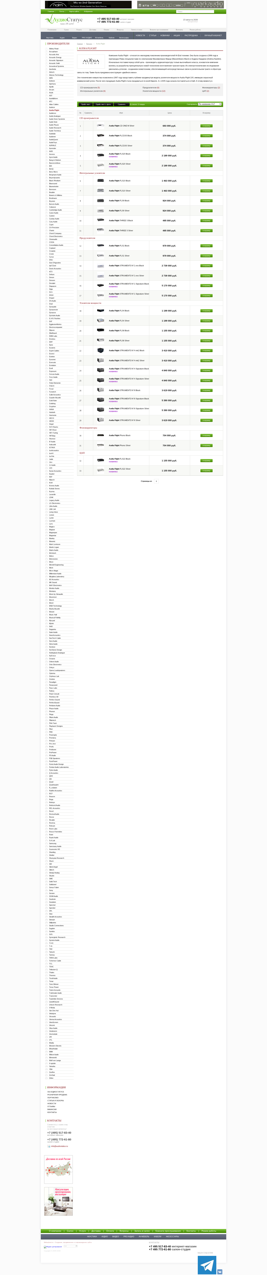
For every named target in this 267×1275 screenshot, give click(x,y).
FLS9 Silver (119, 211)
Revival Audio (54, 814)
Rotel (51, 835)
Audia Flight (54, 110)
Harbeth (52, 412)
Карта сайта (74, 11)
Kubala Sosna (54, 488)
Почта (61, 11)
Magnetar (52, 535)
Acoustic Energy (55, 57)
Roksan (52, 826)
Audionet (52, 137)
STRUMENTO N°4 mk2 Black (126, 350)
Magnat (52, 530)
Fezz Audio (53, 377)
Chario (51, 230)
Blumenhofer (54, 186)
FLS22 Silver (120, 469)
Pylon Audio (53, 770)
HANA (51, 409)
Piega (51, 714)
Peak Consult (54, 694)
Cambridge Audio (55, 210)
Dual (51, 304)
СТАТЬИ (152, 35)
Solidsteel (52, 884)
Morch (51, 600)
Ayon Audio (53, 157)
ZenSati (52, 1075)
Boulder (52, 192)
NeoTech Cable (55, 638)
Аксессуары (172, 1236)
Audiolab (52, 134)
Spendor (52, 908)
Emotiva (52, 339)
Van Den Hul (53, 1011)
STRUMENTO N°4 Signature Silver (129, 379)
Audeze (52, 107)
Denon (51, 277)
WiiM (51, 1052)
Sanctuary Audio (55, 846)
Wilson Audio (54, 1055)
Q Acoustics (53, 773)
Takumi (52, 952)
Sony (51, 890)
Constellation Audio (56, 245)
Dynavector (53, 310)
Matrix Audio (53, 550)
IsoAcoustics (54, 450)
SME (51, 879)
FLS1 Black (119, 246)
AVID (51, 151)
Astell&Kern (53, 98)
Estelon (52, 356)
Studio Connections (56, 925)
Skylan (51, 876)
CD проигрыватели (90, 88)
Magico (52, 527)
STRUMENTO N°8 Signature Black (129, 399)
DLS (50, 292)
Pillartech (52, 720)
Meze (51, 562)
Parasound (53, 685)
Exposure (52, 371)
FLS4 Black (119, 311)
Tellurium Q (53, 969)
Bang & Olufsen (55, 160)
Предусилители (151, 88)
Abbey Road (53, 49)
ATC (50, 101)
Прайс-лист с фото (103, 104)
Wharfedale (53, 1049)
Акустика (92, 1236)
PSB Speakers (54, 758)
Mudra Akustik (54, 609)
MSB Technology (55, 606)
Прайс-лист (85, 104)
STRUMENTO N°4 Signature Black (129, 369)
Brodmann (53, 198)
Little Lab (52, 509)
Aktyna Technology (56, 75)
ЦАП (205, 91)
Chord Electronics (56, 236)
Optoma (52, 673)
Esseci (51, 354)
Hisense (52, 439)
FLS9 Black (119, 201)
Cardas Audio (54, 219)
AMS (51, 78)
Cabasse (52, 207)
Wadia (51, 1043)
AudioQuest (53, 139)
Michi (51, 568)
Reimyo (52, 802)
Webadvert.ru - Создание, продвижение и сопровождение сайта (68, 1242)
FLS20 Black (119, 154)
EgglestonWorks (55, 324)
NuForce (52, 656)
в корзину (206, 126)
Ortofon (52, 679)
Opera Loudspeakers (57, 670)
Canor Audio (53, 213)
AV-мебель (144, 1236)
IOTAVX (52, 447)
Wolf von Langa (55, 1060)
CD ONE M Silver (121, 126)
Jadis (51, 459)
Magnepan (53, 532)
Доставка (92, 30)
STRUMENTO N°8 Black (124, 390)
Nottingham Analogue (57, 653)
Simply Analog (54, 873)
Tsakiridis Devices (56, 999)
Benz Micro (53, 172)
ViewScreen (53, 1022)
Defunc (52, 274)
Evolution (52, 365)
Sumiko (52, 931)
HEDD (51, 421)
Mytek (51, 623)
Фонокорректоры (211, 88)
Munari (51, 612)
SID (50, 864)
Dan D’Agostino (55, 263)
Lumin (51, 518)
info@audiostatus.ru (59, 1146)
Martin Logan (54, 547)
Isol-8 (51, 453)
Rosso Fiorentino (55, 832)
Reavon (52, 796)
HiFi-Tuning (53, 433)
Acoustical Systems (56, 66)
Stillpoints (52, 923)
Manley (52, 538)
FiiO (50, 380)
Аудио (105, 1236)
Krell (50, 483)
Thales (51, 972)
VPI (50, 1037)
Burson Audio (54, 204)
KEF (50, 477)
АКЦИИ (177, 35)
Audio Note (53, 122)
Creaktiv (52, 251)
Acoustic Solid (54, 63)
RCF (51, 793)
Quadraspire (54, 785)
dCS (50, 271)
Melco (51, 556)
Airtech (51, 72)
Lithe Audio (53, 506)
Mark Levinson (54, 544)
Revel (51, 811)
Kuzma (51, 491)
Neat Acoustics (54, 635)
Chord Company (55, 233)
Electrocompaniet (55, 327)
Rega (51, 799)
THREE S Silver (121, 231)
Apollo (51, 87)
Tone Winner (54, 984)
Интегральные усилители (93, 91)
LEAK (51, 497)
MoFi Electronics (55, 585)
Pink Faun (53, 723)
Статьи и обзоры (55, 1101)
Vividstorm (53, 1031)
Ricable (52, 820)
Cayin (51, 225)
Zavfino (52, 1072)
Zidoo (51, 1078)
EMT (51, 342)
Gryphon (52, 406)
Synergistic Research (57, 937)
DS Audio (52, 301)
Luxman (52, 521)
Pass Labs (53, 688)
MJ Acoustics (54, 579)
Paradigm (52, 682)
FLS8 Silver (119, 341)
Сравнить (121, 104)
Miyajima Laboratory (56, 576)
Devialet (52, 283)
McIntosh (52, 553)
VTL (50, 1040)
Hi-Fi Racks (53, 427)
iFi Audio (52, 442)
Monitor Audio (54, 588)
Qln (50, 779)
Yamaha (52, 1066)
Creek (51, 254)
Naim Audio (53, 632)
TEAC (51, 967)
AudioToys (53, 142)
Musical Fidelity (55, 618)
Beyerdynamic (54, 178)
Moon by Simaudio (56, 594)
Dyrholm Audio (54, 315)
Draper (51, 298)
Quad (51, 782)
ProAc (51, 747)
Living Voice (53, 512)
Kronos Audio (54, 486)
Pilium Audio (53, 717)
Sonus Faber (54, 887)
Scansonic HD (54, 849)
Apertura (52, 84)
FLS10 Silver (120, 191)
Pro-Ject (52, 744)
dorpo (51, 295)
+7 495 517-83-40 (108, 18)
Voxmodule (53, 1034)
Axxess (52, 154)
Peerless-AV (53, 697)
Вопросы (120, 30)
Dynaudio (52, 307)
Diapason (52, 286)
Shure (51, 861)
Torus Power (54, 987)
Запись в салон (136, 30)
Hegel (51, 424)
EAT (50, 321)
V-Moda (52, 1008)
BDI (50, 166)
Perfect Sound (54, 700)
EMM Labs (53, 336)
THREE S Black (121, 220)
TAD (50, 949)
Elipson (52, 330)
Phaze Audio (53, 708)
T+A (50, 946)
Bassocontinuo (54, 163)
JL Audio (52, 465)
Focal (51, 389)
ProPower (53, 752)
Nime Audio (53, 644)
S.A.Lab (52, 840)
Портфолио (53, 1098)
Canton (52, 216)
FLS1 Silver (119, 256)
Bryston (52, 201)
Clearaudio (53, 239)
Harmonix (52, 415)
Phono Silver (120, 445)
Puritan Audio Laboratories (59, 767)
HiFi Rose (53, 430)
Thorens (52, 975)
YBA (50, 1069)
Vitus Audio (53, 1028)
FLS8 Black (119, 331)
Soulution (52, 902)
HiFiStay (52, 436)
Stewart (52, 920)
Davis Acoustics (55, 269)
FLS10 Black (119, 181)
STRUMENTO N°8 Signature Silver (129, 409)
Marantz (52, 541)
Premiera (52, 738)
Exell (51, 368)
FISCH (51, 386)
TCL (50, 964)
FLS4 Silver (119, 321)
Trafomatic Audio (55, 993)
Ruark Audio (53, 837)
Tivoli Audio (53, 978)
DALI (51, 260)
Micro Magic (53, 571)
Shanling (52, 852)
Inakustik (52, 444)
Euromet (52, 359)
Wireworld (53, 1057)
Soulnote (52, 899)
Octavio (52, 659)
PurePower (53, 761)
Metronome (53, 559)
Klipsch (52, 480)
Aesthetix (52, 69)
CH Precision (54, 227)
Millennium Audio (55, 574)
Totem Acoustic (55, 990)
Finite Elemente (55, 383)
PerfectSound (54, 703)
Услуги (79, 30)
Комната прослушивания (159, 30)
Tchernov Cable (55, 961)
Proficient (52, 749)
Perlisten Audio (54, 705)
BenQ (51, 169)
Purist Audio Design (56, 764)
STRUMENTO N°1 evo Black (126, 266)
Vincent (52, 1025)
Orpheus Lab (54, 676)
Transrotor (53, 996)
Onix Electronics (55, 664)
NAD (51, 626)
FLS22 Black (119, 459)
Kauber (52, 474)
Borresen (52, 189)
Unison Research (55, 1005)
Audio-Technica (55, 131)
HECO (51, 418)
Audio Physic (54, 125)
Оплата (106, 30)
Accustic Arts (54, 54)
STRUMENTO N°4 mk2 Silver (126, 361)
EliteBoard (53, 333)
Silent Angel (53, 867)
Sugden (52, 928)
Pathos (51, 691)
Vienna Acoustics (55, 1019)
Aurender (52, 148)
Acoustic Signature (56, 60)
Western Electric (55, 1046)
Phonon (52, 711)
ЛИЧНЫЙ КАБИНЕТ (213, 35)
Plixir (51, 729)
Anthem (52, 81)
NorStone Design (55, 650)
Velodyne (52, 1013)
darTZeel (52, 266)
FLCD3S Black (120, 136)
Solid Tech (53, 881)
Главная (51, 11)
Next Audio (53, 641)
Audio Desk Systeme (57, 119)
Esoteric (52, 348)
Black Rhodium (54, 181)
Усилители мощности (154, 91)
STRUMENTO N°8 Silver (124, 420)
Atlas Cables (54, 104)
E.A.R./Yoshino (54, 318)
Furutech (52, 392)
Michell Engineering (56, 565)
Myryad (52, 620)
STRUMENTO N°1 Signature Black (129, 284)
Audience (52, 113)
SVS (50, 934)
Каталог (89, 44)
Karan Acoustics (55, 471)
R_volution (53, 788)
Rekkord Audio (54, 805)
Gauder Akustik (55, 398)
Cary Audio (53, 222)
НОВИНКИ (165, 35)
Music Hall (53, 615)
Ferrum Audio (54, 374)
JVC (50, 468)
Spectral (52, 905)
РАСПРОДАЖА (191, 35)
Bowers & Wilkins (55, 195)
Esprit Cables (54, 351)
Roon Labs (53, 829)
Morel (51, 603)
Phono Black (119, 435)
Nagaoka (52, 629)
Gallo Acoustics (55, 395)
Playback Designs (56, 726)
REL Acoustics (54, 808)
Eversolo (52, 362)
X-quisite (52, 1063)
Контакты (179, 30)
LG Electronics (54, 503)
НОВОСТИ (140, 35)
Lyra (51, 524)
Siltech (51, 870)
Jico (50, 462)
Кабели (157, 1236)
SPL (50, 911)
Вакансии (52, 1109)
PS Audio (52, 755)
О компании (52, 30)
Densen (52, 280)
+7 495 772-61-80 (108, 21)
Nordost (52, 647)
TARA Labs (53, 958)
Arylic (51, 93)
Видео (115, 1236)
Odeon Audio (54, 662)
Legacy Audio (54, 500)
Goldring (52, 403)
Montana (52, 591)
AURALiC (52, 145)
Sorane (52, 893)
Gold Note (53, 400)
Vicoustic (52, 1016)
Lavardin (52, 494)
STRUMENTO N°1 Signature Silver (129, 294)
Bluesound (53, 183)
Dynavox (52, 313)
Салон (66, 30)
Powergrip (53, 735)
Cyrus (51, 257)
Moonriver (53, 597)
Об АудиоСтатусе (55, 1092)
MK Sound (53, 582)
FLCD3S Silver (120, 146)
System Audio (54, 940)
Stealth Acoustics (55, 917)
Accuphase (53, 51)
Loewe (51, 515)
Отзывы (51, 1106)
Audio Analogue (55, 116)
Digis (51, 289)
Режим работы (195, 30)
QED (51, 776)
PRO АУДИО (128, 1236)
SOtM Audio (53, 896)
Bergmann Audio (55, 175)
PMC (51, 732)
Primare (52, 741)
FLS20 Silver (120, 164)
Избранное (88, 11)
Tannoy (52, 955)
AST (50, 95)
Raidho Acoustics (55, 791)
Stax (51, 914)
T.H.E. (51, 943)
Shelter (51, 855)
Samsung (52, 843)
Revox (51, 817)
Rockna (52, 823)
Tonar (51, 981)
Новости (51, 1103)
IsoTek (51, 456)
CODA (51, 242)
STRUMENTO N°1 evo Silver (126, 276)
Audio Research (55, 128)
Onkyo (51, 667)
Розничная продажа (57, 1095)
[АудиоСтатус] (64, 19)
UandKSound (54, 1002)
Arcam (51, 90)
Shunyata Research (56, 858)
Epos (51, 345)
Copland (52, 248)
